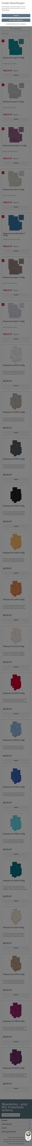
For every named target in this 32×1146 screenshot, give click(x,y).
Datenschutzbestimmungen (13, 23)
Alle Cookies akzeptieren (16, 20)
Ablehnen (16, 15)
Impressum (23, 23)
